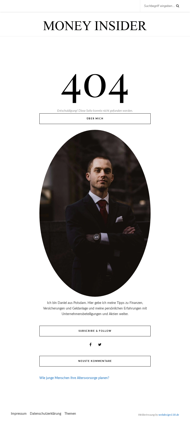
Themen (70, 413)
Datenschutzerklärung (45, 413)
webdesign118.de (168, 414)
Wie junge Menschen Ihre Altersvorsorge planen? (74, 378)
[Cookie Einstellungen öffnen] (10, 418)
